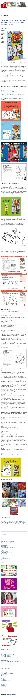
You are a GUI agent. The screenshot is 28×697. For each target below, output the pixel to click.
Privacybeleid (3, 562)
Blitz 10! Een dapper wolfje (6, 656)
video (2, 687)
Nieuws (2, 559)
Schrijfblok (3, 686)
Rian (13, 24)
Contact (2, 548)
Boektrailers (3, 546)
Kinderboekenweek (14, 521)
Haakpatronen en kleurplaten (6, 555)
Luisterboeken (4, 681)
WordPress (9, 694)
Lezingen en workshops (5, 558)
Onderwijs (3, 684)
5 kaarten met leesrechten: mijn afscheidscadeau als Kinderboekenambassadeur (11, 662)
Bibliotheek (3, 675)
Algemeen (3, 672)
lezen (2, 523)
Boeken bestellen (4, 545)
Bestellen (3, 83)
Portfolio (14, 694)
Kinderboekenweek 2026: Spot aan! (7, 556)
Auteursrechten (4, 674)
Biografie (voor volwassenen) (6, 544)
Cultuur (2, 678)
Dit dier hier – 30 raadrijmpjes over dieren (9, 665)
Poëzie (2, 685)
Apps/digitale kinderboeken (6, 673)
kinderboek (24, 522)
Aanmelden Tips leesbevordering (7, 541)
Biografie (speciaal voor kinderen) (7, 542)
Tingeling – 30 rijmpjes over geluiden (8, 654)
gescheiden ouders (10, 522)
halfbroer (16, 522)
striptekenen (15, 523)
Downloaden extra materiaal (6, 552)
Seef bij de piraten (4, 660)
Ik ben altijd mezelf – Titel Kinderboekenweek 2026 (10, 657)
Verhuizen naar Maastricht (6, 655)
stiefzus (11, 523)
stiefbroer (8, 523)
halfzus (20, 522)
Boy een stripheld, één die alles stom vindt (15, 94)
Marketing (3, 683)
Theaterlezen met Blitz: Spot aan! (7, 663)
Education (3, 679)
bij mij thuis (22, 521)
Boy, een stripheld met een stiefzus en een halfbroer (13, 21)
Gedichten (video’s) (4, 553)
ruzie (4, 523)
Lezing (2, 557)
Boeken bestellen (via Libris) (6, 653)
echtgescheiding (4, 522)
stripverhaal (20, 523)
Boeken (8, 521)
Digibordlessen (4, 550)
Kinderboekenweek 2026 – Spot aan (8, 659)
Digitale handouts (4, 551)
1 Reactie (25, 523)
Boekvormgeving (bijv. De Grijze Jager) (8, 547)
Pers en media (4, 561)
